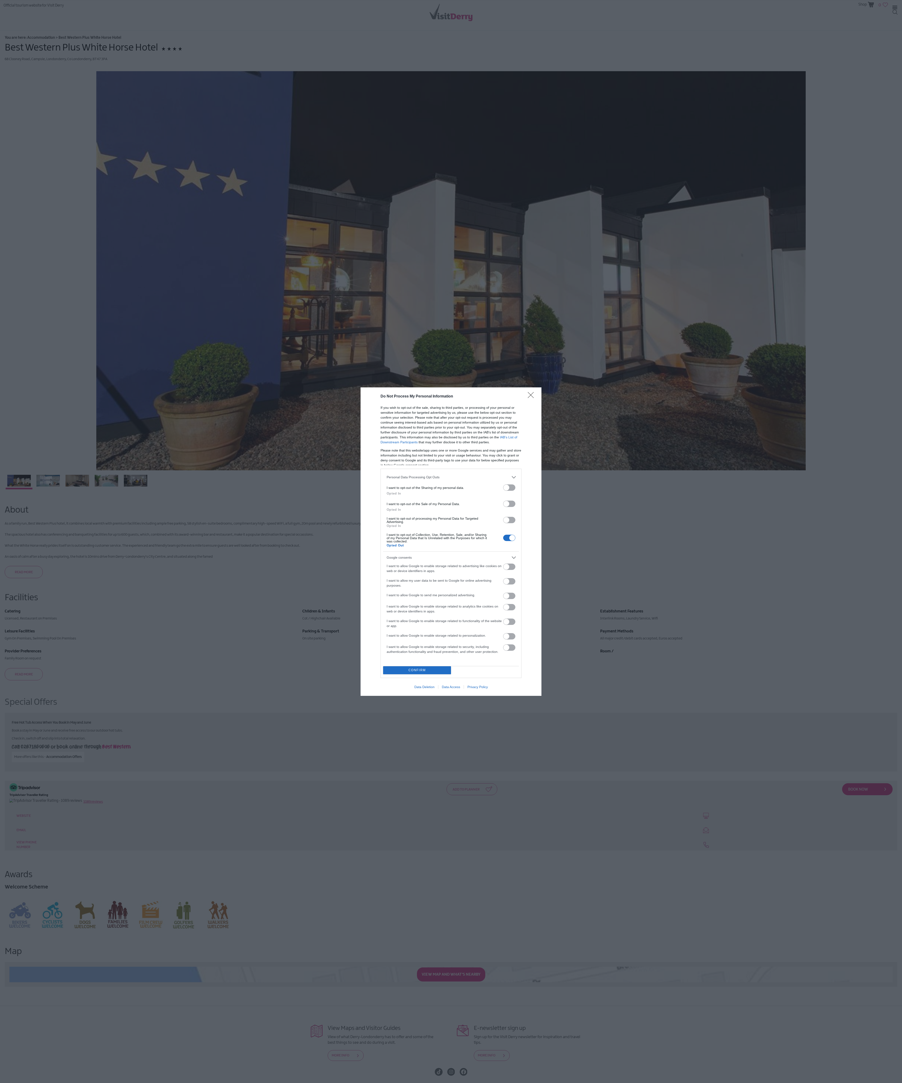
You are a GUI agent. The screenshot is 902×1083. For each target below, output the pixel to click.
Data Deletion (424, 687)
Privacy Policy (477, 687)
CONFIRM (417, 670)
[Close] (532, 396)
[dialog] (451, 541)
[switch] (509, 487)
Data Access (451, 687)
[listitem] (451, 477)
